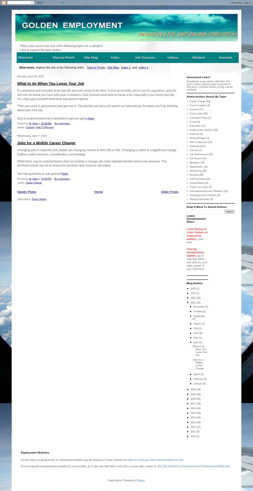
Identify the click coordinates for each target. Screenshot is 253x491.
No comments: (62, 123)
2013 (194, 422)
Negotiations (196, 166)
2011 (194, 431)
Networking (196, 170)
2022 (194, 297)
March (197, 374)
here (91, 118)
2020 (194, 389)
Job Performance (199, 154)
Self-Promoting (198, 179)
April (196, 342)
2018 (194, 399)
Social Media (197, 183)
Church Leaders (198, 105)
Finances (194, 134)
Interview (194, 146)
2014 (194, 417)
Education (195, 126)
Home (98, 192)
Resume (194, 174)
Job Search (196, 158)
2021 (194, 302)
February (199, 379)
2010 (194, 436)
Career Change (34, 182)
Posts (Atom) (39, 199)
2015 (194, 413)
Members (195, 162)
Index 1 (126, 67)
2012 (194, 427)
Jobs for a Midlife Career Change (46, 143)
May (196, 337)
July (196, 328)
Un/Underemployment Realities (206, 191)
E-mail (193, 121)
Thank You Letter (199, 187)
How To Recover (45, 127)
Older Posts (169, 192)
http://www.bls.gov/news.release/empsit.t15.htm (156, 459)
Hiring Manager (198, 138)
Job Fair (194, 150)
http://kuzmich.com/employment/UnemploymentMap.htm (196, 466)
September (199, 316)
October (198, 311)
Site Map (113, 67)
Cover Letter (196, 113)
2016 (194, 408)
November (199, 306)
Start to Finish (96, 67)
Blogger (141, 480)
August (198, 323)
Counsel (30, 127)
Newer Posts (26, 192)
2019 (194, 394)
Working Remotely (199, 199)
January (198, 383)
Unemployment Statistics (203, 195)
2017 (194, 403)
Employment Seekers (201, 130)
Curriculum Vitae (198, 117)
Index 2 (143, 67)
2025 (194, 288)
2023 (194, 293)
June (196, 333)
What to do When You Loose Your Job (50, 83)
